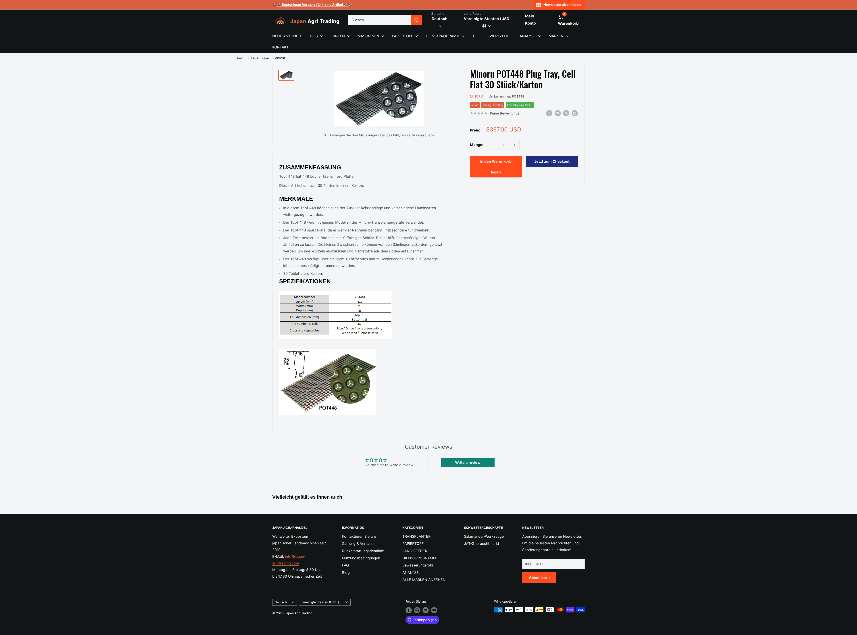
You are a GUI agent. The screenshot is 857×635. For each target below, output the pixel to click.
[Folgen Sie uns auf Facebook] (409, 610)
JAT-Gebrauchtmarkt (481, 543)
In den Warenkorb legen (496, 166)
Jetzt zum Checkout (552, 161)
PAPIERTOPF (402, 36)
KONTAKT (280, 47)
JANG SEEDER (414, 551)
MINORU (280, 58)
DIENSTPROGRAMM (443, 36)
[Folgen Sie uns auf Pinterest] (425, 610)
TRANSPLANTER (416, 536)
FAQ (345, 565)
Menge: (476, 144)
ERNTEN (338, 36)
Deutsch (281, 602)
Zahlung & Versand (358, 543)
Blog (346, 572)
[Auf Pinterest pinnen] (558, 113)
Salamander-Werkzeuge (484, 536)
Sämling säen (260, 58)
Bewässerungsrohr (417, 565)
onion (474, 105)
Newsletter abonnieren (562, 4)
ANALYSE (528, 36)
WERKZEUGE (501, 36)
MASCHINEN (368, 36)
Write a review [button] (468, 462)
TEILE (477, 36)
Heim (240, 58)
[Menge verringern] (491, 145)
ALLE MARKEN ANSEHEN (423, 579)
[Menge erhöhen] (514, 145)
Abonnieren (539, 577)
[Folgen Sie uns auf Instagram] (417, 610)
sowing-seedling (492, 105)
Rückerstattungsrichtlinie (363, 551)
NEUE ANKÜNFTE (287, 36)
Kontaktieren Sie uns (359, 536)
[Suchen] (416, 20)
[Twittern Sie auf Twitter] (566, 113)
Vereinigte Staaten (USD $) (321, 602)
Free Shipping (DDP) (520, 105)
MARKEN (556, 36)
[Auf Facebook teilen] (549, 113)
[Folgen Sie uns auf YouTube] (434, 610)
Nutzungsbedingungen (361, 558)
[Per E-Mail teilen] (575, 113)
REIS (314, 36)
